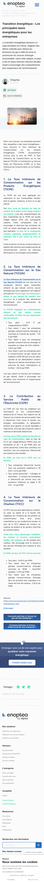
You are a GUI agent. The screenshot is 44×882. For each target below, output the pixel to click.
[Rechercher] (38, 845)
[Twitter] (23, 687)
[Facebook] (18, 687)
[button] (36, 4)
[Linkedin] (28, 687)
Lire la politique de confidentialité (12, 872)
